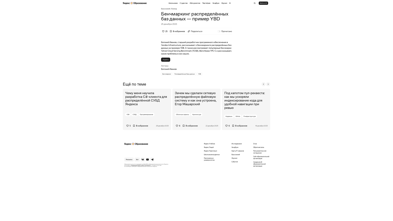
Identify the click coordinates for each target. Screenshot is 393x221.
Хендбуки (215, 3)
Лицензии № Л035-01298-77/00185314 (140, 165)
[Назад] (263, 84)
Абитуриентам (195, 3)
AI (230, 3)
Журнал (224, 3)
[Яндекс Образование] (135, 3)
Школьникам (173, 3)
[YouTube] (147, 159)
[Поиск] (255, 3)
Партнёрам (206, 3)
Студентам (184, 3)
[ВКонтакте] (143, 159)
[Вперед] (268, 84)
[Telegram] (152, 159)
